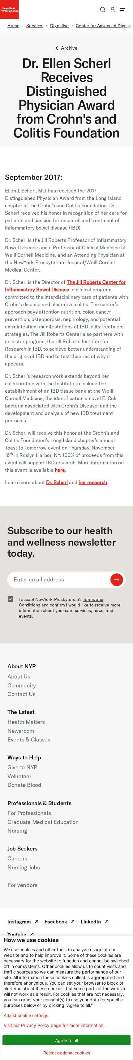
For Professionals (29, 813)
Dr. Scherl (57, 482)
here (60, 470)
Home (13, 25)
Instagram (23, 922)
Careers (17, 858)
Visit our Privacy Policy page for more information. (54, 1025)
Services (34, 25)
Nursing (17, 830)
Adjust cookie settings (26, 1015)
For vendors (22, 885)
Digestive (59, 25)
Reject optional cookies (66, 1052)
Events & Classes (28, 739)
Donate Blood (24, 784)
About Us (18, 676)
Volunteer (19, 776)
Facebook (60, 922)
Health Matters (26, 721)
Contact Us (21, 694)
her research (93, 482)
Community (21, 685)
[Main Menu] (122, 9)
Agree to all (66, 1040)
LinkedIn (95, 922)
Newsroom (20, 730)
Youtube (21, 935)
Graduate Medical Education (43, 822)
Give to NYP (22, 767)
